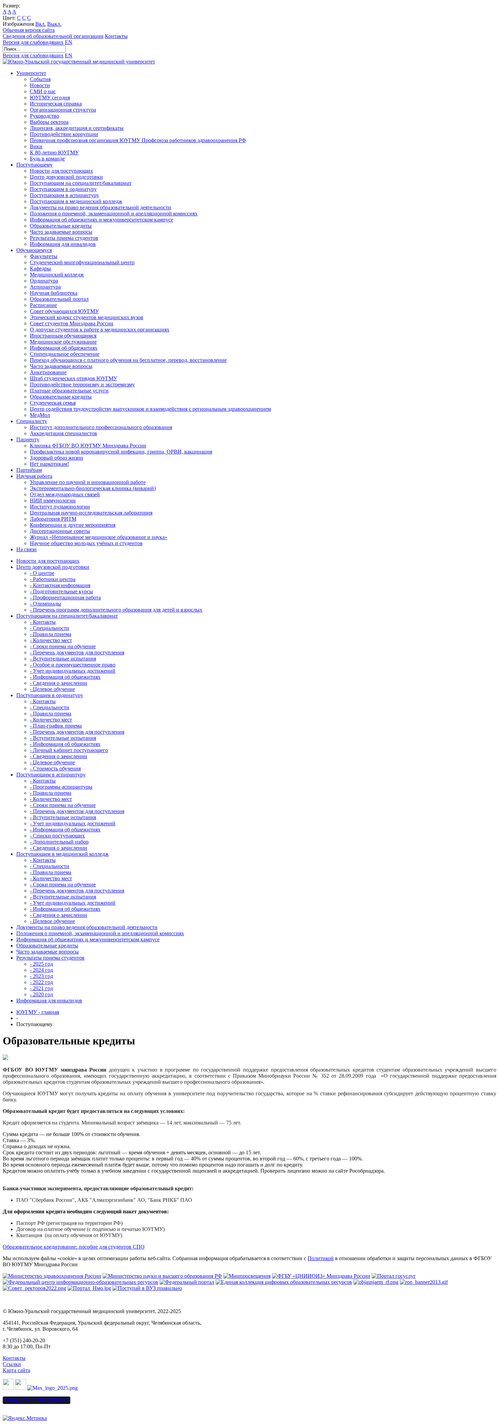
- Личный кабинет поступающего (69, 750)
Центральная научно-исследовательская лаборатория (91, 513)
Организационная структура (63, 110)
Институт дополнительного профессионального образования (101, 427)
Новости (40, 85)
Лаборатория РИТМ (53, 519)
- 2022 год (41, 982)
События (40, 79)
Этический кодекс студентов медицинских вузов (86, 317)
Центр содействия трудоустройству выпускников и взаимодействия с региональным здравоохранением (150, 409)
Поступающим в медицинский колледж (76, 201)
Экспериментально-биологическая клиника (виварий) (93, 488)
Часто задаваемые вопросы (61, 232)
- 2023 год (41, 976)
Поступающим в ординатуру (63, 189)
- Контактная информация (60, 585)
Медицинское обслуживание (63, 342)
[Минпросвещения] (247, 1276)
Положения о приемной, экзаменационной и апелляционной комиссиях (114, 213)
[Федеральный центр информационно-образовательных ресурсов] (80, 1282)
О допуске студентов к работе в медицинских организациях (99, 329)
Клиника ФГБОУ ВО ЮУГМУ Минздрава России (88, 445)
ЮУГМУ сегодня (50, 97)
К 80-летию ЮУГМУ (54, 152)
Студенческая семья (53, 403)
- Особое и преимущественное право (72, 665)
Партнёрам (29, 470)
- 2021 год (41, 988)
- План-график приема (56, 726)
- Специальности (49, 628)
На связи (26, 549)
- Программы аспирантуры (61, 787)
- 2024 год (41, 970)
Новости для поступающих (61, 171)
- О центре (42, 573)
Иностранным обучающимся (63, 336)
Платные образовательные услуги (69, 390)
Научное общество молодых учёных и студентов (86, 543)
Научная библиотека (53, 293)
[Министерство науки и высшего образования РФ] (162, 1276)
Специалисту (31, 421)
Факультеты (43, 256)
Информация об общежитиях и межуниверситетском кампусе (101, 220)
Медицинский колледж (57, 274)
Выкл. (54, 24)
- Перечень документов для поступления (77, 652)
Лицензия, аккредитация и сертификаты (77, 128)
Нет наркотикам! (49, 464)
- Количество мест (51, 640)
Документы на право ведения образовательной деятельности (100, 207)
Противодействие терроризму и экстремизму (82, 384)
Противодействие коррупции (64, 134)
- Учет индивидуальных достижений (72, 671)
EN (68, 42)
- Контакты (43, 622)
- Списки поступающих (57, 836)
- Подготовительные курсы (61, 591)
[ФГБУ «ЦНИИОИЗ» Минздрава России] (321, 1276)
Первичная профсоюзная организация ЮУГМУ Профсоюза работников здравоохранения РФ (138, 140)
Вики (36, 146)
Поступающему (34, 165)
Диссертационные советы (60, 531)
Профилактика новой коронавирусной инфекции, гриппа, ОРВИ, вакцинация (121, 452)
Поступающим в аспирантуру (64, 195)
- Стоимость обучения (55, 768)
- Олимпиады (45, 604)
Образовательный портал (59, 299)
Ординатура (44, 281)
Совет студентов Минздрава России (71, 323)
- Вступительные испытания (63, 658)
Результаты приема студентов (64, 238)
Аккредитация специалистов (63, 433)
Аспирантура (45, 287)
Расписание (43, 305)
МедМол (40, 415)
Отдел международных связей (65, 494)
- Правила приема (50, 634)
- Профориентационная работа (65, 597)
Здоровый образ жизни (56, 458)
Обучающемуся (34, 250)
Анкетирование (48, 372)
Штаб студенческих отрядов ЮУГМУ (73, 378)
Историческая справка (56, 104)
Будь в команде (47, 158)
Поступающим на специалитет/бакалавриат (80, 183)
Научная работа (34, 476)
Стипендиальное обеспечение (64, 354)
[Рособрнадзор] (424, 1282)
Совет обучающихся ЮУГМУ (64, 311)
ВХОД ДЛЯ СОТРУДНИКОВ (36, 1400)
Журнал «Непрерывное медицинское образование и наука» (98, 537)
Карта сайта (16, 1370)
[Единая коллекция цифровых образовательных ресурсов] (284, 1282)
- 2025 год (41, 964)
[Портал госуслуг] (394, 1276)
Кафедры (40, 268)
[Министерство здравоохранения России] (52, 1276)
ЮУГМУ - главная (37, 1012)
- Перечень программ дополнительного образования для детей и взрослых (116, 610)
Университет (31, 73)
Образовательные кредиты (61, 226)
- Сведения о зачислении (58, 683)
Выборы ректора (49, 122)
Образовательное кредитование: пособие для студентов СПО (74, 1247)
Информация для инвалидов (63, 244)
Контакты (116, 36)
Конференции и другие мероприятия (72, 525)
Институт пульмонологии (60, 506)
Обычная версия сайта (29, 30)
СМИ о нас (43, 91)
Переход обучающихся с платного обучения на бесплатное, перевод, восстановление (128, 360)
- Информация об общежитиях (65, 677)
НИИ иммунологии (53, 500)
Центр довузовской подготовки (66, 177)
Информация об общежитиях (63, 348)
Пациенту (27, 439)
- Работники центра (52, 579)
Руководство (44, 116)
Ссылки (12, 1364)
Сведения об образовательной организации (53, 36)
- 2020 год (41, 994)
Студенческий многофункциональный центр (82, 262)
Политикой (321, 1258)
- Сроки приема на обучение (63, 646)
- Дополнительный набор (59, 842)
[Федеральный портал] (187, 1282)
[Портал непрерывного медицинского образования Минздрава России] (376, 1282)
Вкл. (40, 24)
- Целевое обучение (52, 689)
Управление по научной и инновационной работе (88, 482)
